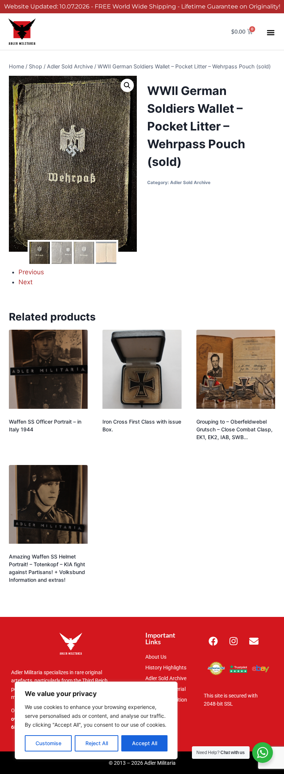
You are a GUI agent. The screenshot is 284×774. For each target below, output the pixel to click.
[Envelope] (253, 641)
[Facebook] (213, 641)
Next (25, 282)
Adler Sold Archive (190, 182)
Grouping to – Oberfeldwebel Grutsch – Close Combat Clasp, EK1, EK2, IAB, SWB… (234, 429)
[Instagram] (233, 641)
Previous (31, 272)
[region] (96, 720)
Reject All (96, 743)
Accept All (144, 743)
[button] (270, 32)
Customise (48, 743)
